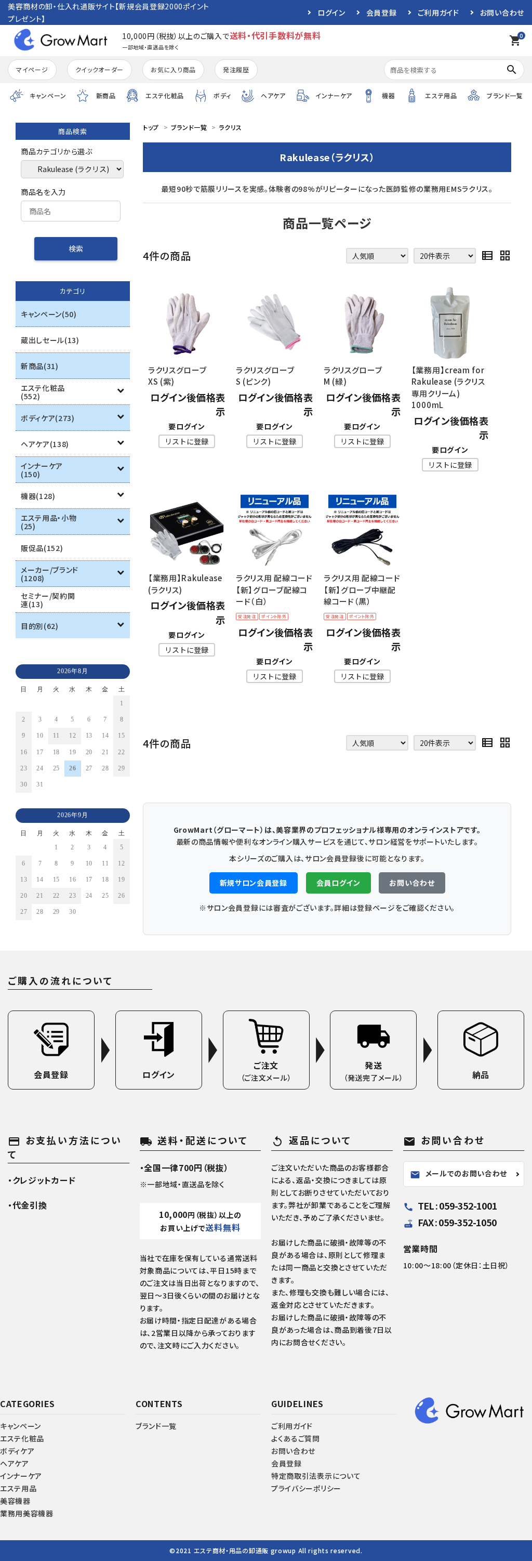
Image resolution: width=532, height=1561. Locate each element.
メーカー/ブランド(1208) (49, 574)
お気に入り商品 (173, 69)
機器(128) (38, 496)
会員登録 (381, 12)
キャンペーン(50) (49, 314)
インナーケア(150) (42, 470)
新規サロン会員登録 (253, 882)
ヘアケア (14, 1463)
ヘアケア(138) (45, 444)
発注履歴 (236, 69)
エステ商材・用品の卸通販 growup (245, 1550)
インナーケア (21, 1476)
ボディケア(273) (48, 418)
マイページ (32, 69)
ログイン (331, 12)
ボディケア (17, 1451)
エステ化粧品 (22, 1438)
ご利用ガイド (438, 12)
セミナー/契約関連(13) (48, 600)
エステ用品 (18, 1488)
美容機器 (15, 1501)
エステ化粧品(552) (43, 392)
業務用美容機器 (27, 1513)
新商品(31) (40, 366)
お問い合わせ (502, 12)
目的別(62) (40, 626)
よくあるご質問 (295, 1438)
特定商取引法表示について (316, 1476)
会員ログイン (338, 882)
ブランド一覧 (156, 1426)
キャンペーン (20, 1426)
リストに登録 (186, 441)
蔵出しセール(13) (50, 340)
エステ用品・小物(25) (49, 522)
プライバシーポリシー (306, 1488)
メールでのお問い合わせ (459, 1173)
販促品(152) (42, 548)
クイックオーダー (99, 69)
